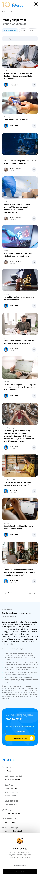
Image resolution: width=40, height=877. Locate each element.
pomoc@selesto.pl (12, 822)
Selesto (4, 11)
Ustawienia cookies (20, 865)
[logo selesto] (12, 4)
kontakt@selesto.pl (12, 813)
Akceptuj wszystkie (20, 872)
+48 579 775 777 (11, 770)
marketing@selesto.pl (13, 831)
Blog (10, 11)
